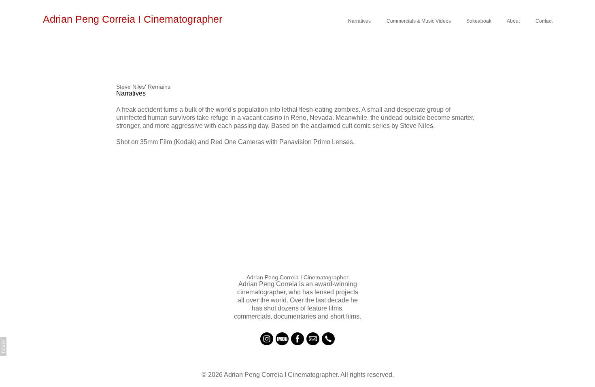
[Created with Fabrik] (3, 346)
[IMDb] (282, 338)
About (513, 21)
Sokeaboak (478, 21)
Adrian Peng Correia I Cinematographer (297, 277)
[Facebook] (297, 338)
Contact (544, 21)
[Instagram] (266, 338)
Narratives (359, 21)
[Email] (312, 338)
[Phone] (328, 338)
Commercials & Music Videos (419, 21)
